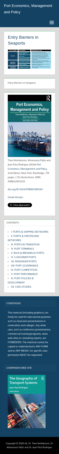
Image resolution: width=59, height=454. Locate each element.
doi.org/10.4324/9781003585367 (25, 189)
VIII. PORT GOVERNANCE (24, 265)
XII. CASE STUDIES (21, 286)
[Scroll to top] (51, 446)
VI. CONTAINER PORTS (23, 257)
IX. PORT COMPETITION (24, 269)
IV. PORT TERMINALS (22, 248)
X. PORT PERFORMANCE (24, 274)
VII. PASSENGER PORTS (24, 261)
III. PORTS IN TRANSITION (25, 244)
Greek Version (15, 197)
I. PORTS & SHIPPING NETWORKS (29, 231)
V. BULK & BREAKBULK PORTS (27, 252)
